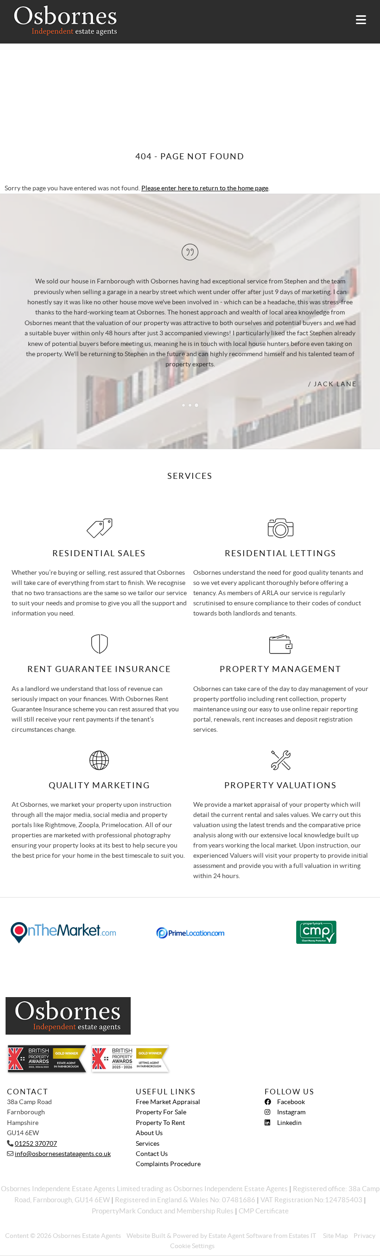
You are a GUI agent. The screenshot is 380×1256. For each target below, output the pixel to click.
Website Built (146, 1235)
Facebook (291, 1101)
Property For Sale (161, 1112)
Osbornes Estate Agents (87, 1235)
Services (147, 1143)
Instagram (291, 1112)
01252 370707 (36, 1143)
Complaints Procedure (168, 1164)
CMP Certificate (264, 1211)
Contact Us (152, 1153)
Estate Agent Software (240, 1235)
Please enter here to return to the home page (204, 188)
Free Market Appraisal (168, 1101)
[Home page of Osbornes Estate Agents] (61, 20)
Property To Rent (160, 1122)
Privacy (364, 1235)
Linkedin (289, 1122)
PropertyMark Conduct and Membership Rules (163, 1211)
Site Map (335, 1235)
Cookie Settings (192, 1246)
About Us (149, 1133)
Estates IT (302, 1235)
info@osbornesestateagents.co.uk (63, 1153)
